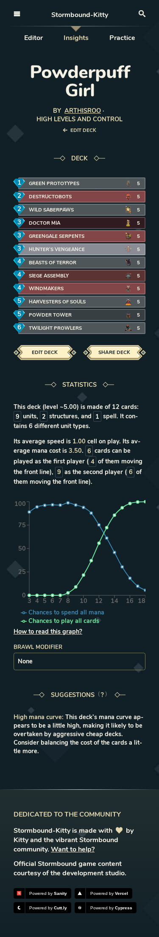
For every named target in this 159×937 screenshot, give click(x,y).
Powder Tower (50, 314)
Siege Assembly (49, 275)
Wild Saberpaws (51, 209)
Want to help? (73, 849)
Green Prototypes (54, 183)
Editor (33, 38)
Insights (76, 38)
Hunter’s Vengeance (57, 249)
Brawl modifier (38, 647)
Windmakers (46, 288)
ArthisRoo (82, 110)
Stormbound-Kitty (79, 15)
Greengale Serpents (56, 236)
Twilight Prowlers (55, 328)
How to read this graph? (48, 631)
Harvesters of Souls (57, 301)
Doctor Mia (44, 223)
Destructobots (50, 196)
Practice (122, 38)
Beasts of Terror (52, 262)
